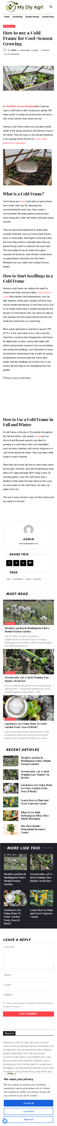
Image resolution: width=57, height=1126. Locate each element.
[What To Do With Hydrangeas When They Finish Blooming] (10, 815)
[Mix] (30, 563)
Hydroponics (9, 26)
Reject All (28, 1119)
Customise (28, 1111)
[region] (28, 1100)
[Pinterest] (23, 563)
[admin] (5, 50)
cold (8, 579)
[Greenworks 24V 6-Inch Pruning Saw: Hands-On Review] (28, 661)
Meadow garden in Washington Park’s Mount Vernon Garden (27, 629)
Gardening (10, 624)
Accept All (28, 1103)
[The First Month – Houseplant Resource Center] (10, 829)
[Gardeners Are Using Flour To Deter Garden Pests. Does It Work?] (28, 708)
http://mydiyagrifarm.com (28, 544)
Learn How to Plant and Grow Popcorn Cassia (34, 802)
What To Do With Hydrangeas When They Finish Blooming (35, 815)
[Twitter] (16, 563)
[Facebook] (9, 563)
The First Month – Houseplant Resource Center (33, 829)
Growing (37, 579)
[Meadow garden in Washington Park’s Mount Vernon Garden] (28, 612)
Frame (28, 579)
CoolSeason (17, 579)
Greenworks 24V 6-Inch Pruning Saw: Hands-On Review (35, 774)
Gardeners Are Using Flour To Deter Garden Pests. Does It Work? (26, 725)
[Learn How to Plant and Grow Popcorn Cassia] (10, 802)
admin (14, 50)
